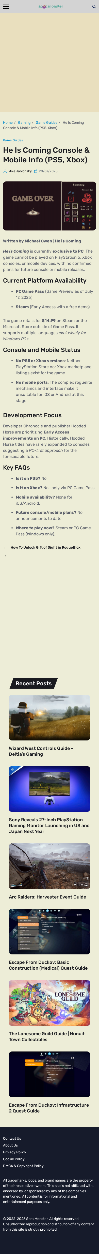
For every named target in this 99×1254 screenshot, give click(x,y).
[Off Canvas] (6, 7)
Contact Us (12, 1138)
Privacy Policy (14, 1152)
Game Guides (13, 140)
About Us (10, 1145)
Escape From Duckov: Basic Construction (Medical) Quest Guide (48, 965)
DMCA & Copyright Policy (23, 1166)
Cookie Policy (14, 1159)
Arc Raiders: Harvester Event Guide (47, 897)
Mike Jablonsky (20, 171)
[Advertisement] (49, 62)
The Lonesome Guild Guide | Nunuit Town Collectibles (47, 1036)
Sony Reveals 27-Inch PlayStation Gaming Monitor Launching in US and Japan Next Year (49, 825)
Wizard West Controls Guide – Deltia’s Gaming (41, 751)
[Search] (94, 6)
